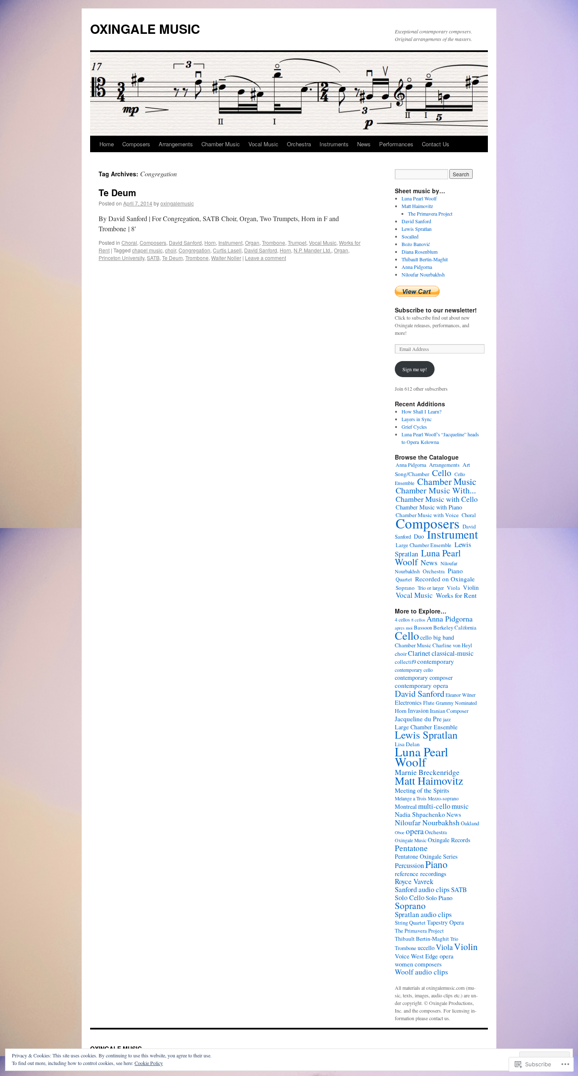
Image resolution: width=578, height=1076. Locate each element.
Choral (129, 242)
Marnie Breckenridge (427, 772)
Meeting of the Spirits (422, 790)
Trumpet (297, 242)
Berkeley (443, 627)
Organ (252, 242)
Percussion (409, 865)
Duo (419, 536)
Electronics (408, 702)
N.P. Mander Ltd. (312, 250)
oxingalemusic (177, 203)
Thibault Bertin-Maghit (425, 259)
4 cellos (402, 619)
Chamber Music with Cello (437, 499)
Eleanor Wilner (461, 695)
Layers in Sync (417, 419)
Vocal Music (263, 144)
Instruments (334, 144)
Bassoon (423, 627)
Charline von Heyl (452, 645)
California (465, 627)
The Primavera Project (430, 213)
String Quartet (410, 922)
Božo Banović (416, 244)
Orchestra (299, 144)
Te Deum (117, 192)
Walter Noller (226, 257)
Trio (454, 939)
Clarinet (419, 653)
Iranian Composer (449, 711)
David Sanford (185, 242)
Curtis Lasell (227, 250)
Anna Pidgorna (417, 266)
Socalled (410, 236)
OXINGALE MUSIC (145, 28)
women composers (418, 964)
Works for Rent (456, 595)
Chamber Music (220, 144)
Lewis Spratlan (417, 228)
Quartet (404, 579)
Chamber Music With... (436, 490)
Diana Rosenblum (420, 251)
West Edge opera (432, 956)
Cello (441, 473)
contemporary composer (424, 678)
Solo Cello (409, 897)
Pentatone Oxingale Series (426, 856)
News (364, 144)
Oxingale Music (411, 840)
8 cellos (418, 620)
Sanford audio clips (422, 889)
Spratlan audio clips (423, 914)
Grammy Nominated (456, 703)
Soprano (405, 587)
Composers (136, 144)
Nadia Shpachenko (420, 814)
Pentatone (411, 848)
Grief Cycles (414, 426)
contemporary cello (414, 670)
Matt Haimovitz (417, 206)
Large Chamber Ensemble (423, 545)
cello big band (437, 637)
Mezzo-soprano (443, 798)
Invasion (418, 710)
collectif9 (405, 661)
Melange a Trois (411, 798)
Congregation (194, 250)
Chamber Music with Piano (429, 507)
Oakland (470, 823)
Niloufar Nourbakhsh (423, 274)
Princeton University (121, 257)
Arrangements (176, 144)
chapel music (147, 250)
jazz (447, 719)
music (460, 806)
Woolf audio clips (421, 972)
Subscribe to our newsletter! (436, 310)
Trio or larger (431, 587)
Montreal (406, 806)
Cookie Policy (149, 1063)
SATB (153, 257)
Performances (396, 144)
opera (415, 831)
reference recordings (420, 873)
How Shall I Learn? (421, 411)
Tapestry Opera (445, 922)
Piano (455, 571)
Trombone (273, 242)
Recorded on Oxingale (445, 579)
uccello (426, 948)
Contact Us (435, 144)
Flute (429, 702)
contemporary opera (421, 685)
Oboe (400, 832)
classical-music (452, 653)
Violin (471, 587)
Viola (453, 587)
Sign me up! (414, 369)
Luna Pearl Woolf (419, 198)
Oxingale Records (449, 840)
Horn (210, 242)
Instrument (230, 242)
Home (106, 144)
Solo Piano (439, 897)
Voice (402, 956)
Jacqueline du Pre (418, 719)
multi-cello (434, 806)
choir (170, 250)
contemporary (435, 661)
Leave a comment (265, 257)
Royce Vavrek (414, 881)
